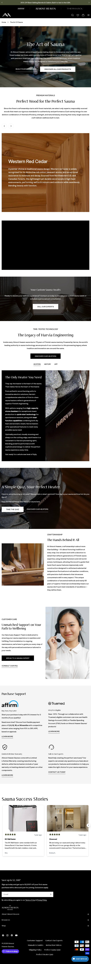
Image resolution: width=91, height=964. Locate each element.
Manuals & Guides (35, 945)
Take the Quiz (12, 509)
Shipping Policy (35, 950)
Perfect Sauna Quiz (52, 950)
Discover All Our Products (58, 69)
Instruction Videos (53, 945)
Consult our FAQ (10, 665)
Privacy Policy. (42, 900)
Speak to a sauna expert (18, 658)
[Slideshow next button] (88, 825)
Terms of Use (30, 900)
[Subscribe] (50, 894)
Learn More (7, 736)
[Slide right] (11, 126)
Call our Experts (45, 306)
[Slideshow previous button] (2, 825)
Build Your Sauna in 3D (26, 69)
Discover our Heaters (45, 356)
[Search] (72, 15)
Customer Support (35, 941)
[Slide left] (4, 126)
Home (4, 22)
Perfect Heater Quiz (44, 955)
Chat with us (81, 959)
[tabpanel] (45, 415)
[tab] (37, 364)
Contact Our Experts (54, 941)
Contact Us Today (56, 772)
